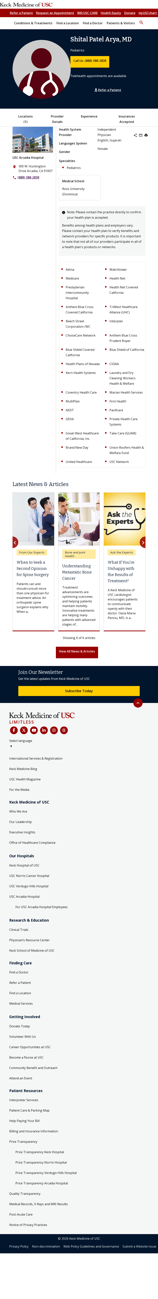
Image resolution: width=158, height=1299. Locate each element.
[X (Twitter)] (24, 730)
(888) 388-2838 (28, 177)
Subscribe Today (79, 691)
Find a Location (20, 993)
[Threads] (64, 730)
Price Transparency (23, 1141)
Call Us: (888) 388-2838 (89, 61)
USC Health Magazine (25, 779)
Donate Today (19, 1026)
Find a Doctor (19, 972)
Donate (129, 13)
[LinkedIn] (44, 730)
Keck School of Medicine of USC (32, 950)
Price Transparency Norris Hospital (41, 1162)
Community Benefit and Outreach (33, 1068)
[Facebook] (13, 730)
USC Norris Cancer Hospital (29, 876)
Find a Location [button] (67, 23)
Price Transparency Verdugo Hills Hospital (46, 1173)
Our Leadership (20, 822)
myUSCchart (148, 13)
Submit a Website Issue (139, 1246)
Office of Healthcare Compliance (32, 843)
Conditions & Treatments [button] (33, 23)
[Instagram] (54, 730)
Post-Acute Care (21, 1214)
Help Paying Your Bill (24, 1121)
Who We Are (18, 811)
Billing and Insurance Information (33, 1131)
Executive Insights (22, 832)
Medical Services (21, 1003)
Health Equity (111, 13)
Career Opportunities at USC (30, 1047)
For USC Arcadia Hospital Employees (41, 907)
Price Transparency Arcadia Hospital (41, 1183)
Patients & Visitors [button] (121, 23)
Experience (89, 116)
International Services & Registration (35, 758)
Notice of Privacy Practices (28, 1225)
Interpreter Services (23, 1100)
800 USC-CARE (87, 13)
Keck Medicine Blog (23, 769)
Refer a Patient (21, 13)
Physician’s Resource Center (29, 940)
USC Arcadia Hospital (28, 157)
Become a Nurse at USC (26, 1057)
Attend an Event (20, 1078)
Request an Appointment (55, 13)
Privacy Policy (19, 1246)
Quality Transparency (24, 1194)
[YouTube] (34, 730)
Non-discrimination (46, 1246)
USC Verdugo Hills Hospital (28, 886)
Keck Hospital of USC (24, 865)
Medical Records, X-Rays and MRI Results (38, 1204)
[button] (141, 20)
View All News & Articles (77, 651)
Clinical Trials (18, 930)
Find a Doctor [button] (93, 23)
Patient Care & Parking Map (29, 1110)
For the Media (19, 790)
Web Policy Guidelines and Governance (91, 1246)
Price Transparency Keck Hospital (39, 1152)
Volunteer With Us (22, 1036)
